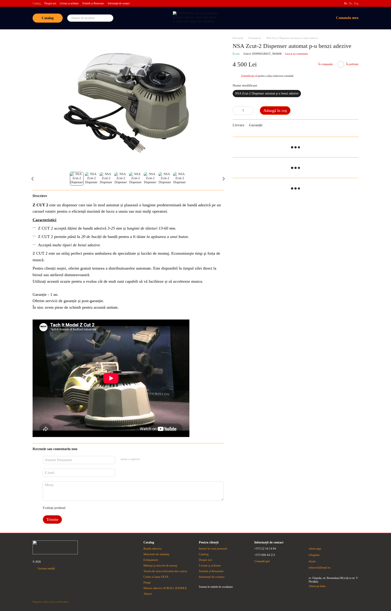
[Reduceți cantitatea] (236, 111)
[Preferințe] (307, 18)
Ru (350, 3)
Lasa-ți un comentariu (296, 53)
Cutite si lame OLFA (155, 576)
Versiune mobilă (46, 568)
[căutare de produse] (109, 18)
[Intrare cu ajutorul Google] (152, 459)
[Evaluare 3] (87, 508)
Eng (356, 3)
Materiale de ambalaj (156, 554)
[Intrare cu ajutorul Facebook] (144, 459)
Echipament (150, 560)
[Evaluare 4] (94, 508)
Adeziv (147, 593)
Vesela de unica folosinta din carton (165, 571)
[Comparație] (295, 18)
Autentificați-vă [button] (249, 76)
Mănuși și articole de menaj (160, 565)
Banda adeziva (152, 548)
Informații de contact (119, 3)
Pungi (147, 582)
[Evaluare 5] (101, 508)
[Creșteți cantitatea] (250, 111)
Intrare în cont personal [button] (213, 548)
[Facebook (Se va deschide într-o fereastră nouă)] (338, 3)
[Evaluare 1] (72, 508)
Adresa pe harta (317, 586)
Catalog (37, 3)
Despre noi (50, 3)
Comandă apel (261, 561)
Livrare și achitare (69, 3)
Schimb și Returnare (93, 3)
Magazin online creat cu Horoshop (51, 601)
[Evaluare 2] (80, 508)
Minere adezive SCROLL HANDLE (165, 588)
